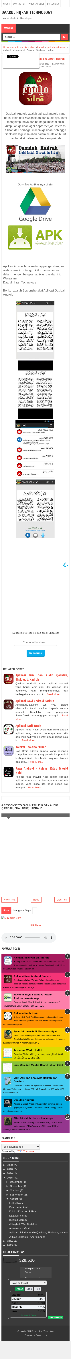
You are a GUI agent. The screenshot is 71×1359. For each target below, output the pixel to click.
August (14, 1198)
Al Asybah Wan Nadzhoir (23, 1224)
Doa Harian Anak (19, 1207)
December (16, 1181)
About (6, 3)
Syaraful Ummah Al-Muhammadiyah (36, 1031)
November (16, 1186)
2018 (10, 1169)
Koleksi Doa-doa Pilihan (30, 747)
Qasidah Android (24, 1099)
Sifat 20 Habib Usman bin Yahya (33, 1118)
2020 (10, 1164)
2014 (10, 1241)
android (59, 64)
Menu (10, 28)
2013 (10, 1245)
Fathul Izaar (16, 1203)
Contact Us (19, 3)
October (15, 1190)
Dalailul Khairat (18, 1215)
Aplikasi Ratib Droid (28, 725)
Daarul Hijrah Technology (26, 12)
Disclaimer (53, 3)
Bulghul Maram (18, 1219)
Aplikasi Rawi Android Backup (34, 701)
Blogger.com (41, 1335)
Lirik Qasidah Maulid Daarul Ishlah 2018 (38, 1064)
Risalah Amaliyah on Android (32, 957)
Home (36, 900)
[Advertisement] (35, 601)
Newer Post (9, 900)
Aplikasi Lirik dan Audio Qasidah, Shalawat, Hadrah (38, 1232)
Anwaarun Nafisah (19, 1228)
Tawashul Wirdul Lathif (28, 1050)
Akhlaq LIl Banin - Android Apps (27, 1236)
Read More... (54, 694)
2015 (10, 1177)
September (16, 1194)
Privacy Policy (36, 3)
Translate (28, 1151)
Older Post (62, 900)
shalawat (45, 66)
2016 (10, 1173)
